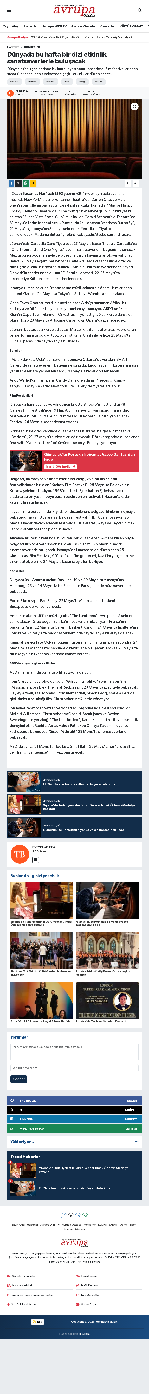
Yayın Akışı (11, 26)
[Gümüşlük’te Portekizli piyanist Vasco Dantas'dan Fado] (107, 900)
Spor (133, 1224)
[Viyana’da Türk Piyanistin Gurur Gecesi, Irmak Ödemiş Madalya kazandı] (41, 900)
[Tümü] (137, 1141)
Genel (123, 1224)
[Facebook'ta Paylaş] (11, 183)
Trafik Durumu (89, 1285)
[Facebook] (64, 1216)
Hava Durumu (89, 1276)
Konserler (107, 26)
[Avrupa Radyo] (74, 10)
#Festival (32, 81)
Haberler (31, 26)
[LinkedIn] (78, 1216)
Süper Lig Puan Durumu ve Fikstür (32, 1295)
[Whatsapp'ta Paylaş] (26, 183)
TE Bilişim (39, 851)
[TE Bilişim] (19, 854)
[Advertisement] (74, 1366)
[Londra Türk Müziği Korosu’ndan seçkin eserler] (107, 950)
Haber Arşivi (88, 1304)
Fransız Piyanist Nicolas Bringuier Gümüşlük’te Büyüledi (75, 37)
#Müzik (98, 81)
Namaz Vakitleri (22, 1285)
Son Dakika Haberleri (24, 1304)
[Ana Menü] (9, 10)
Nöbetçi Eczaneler (23, 1276)
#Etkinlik (14, 81)
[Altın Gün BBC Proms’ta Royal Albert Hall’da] (41, 1000)
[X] (71, 1216)
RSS (39, 1321)
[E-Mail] (35, 860)
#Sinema (50, 81)
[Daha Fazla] (33, 183)
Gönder (19, 1079)
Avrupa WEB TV (55, 26)
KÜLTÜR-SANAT (131, 26)
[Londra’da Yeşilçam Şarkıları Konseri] (107, 1000)
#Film (66, 81)
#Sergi (82, 81)
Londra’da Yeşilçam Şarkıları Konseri (101, 1021)
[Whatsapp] (85, 1216)
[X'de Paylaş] (18, 183)
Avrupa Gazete (83, 26)
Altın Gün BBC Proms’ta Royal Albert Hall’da (40, 1021)
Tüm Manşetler (90, 1295)
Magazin (80, 1229)
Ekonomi (68, 1229)
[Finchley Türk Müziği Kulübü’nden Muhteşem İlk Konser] (41, 950)
